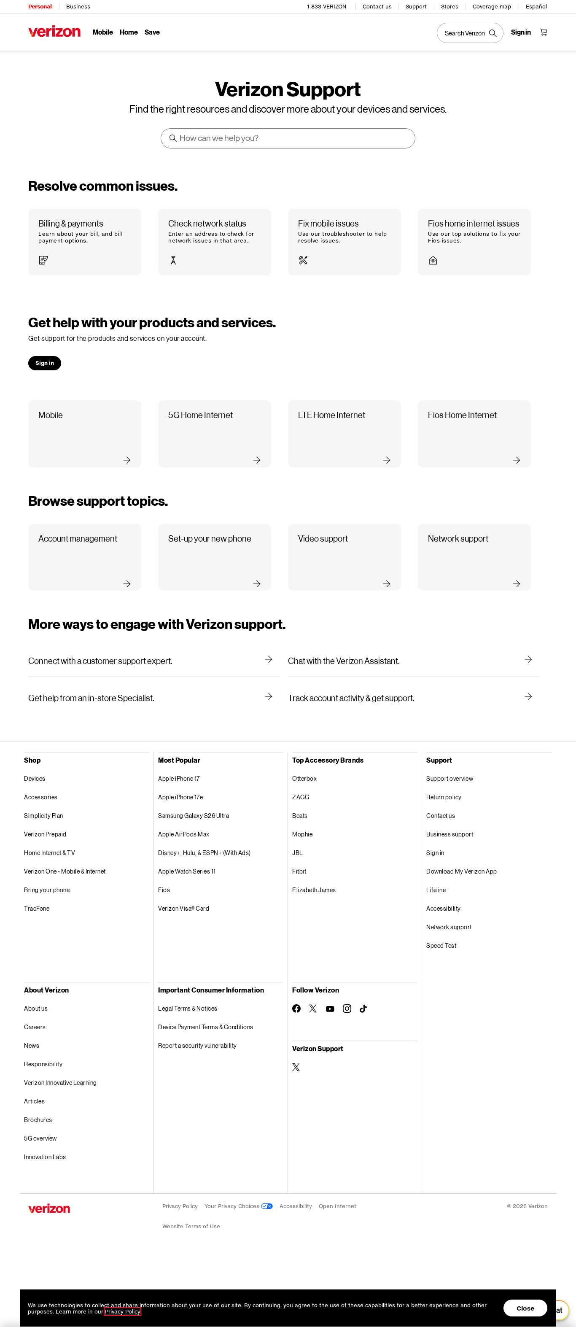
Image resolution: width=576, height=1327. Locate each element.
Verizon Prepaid (45, 834)
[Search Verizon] (470, 33)
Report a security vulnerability (197, 1045)
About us (36, 1008)
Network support (449, 927)
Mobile (103, 32)
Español (536, 6)
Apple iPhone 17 (179, 778)
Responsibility (43, 1064)
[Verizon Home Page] (54, 31)
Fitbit (299, 871)
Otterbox (304, 778)
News (31, 1045)
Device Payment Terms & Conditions (205, 1026)
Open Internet (337, 1206)
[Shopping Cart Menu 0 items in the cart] (543, 32)
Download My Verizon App (461, 871)
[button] (84, 242)
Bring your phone (47, 889)
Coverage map (492, 6)
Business (78, 6)
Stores (449, 6)
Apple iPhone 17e (180, 797)
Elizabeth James (314, 889)
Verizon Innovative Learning (60, 1082)
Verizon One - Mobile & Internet (65, 871)
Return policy (444, 797)
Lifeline (436, 889)
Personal (39, 6)
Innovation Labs (45, 1156)
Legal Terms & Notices (188, 1008)
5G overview (40, 1138)
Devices (35, 778)
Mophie (302, 834)
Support (416, 6)
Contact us (377, 6)
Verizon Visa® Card (183, 908)
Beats (300, 815)
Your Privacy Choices (233, 1206)
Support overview (449, 778)
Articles (34, 1101)
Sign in (435, 852)
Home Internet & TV (49, 852)
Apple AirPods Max (184, 834)
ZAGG (300, 797)
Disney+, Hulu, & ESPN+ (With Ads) (204, 852)
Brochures (38, 1119)
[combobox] (288, 138)
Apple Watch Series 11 (187, 871)
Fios (164, 889)
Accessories (41, 797)
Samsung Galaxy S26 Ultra (193, 815)
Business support (449, 834)
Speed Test (441, 945)
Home (129, 32)
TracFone (36, 908)
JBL (297, 852)
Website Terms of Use (191, 1226)
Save (152, 32)
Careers (35, 1026)
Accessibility (443, 908)
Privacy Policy (180, 1206)
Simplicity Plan (43, 815)
